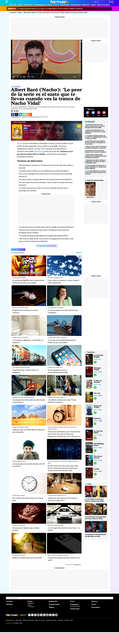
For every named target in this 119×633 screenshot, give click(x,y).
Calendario (31, 603)
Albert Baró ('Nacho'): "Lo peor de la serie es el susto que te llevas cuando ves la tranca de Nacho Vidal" (55, 12)
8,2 (95, 412)
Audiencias (28, 5)
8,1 (95, 424)
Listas (29, 605)
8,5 (95, 438)
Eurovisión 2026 (75, 606)
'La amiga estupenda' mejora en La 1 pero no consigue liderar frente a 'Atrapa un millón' (96, 137)
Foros (93, 5)
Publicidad (60, 620)
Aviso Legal (18, 620)
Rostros (94, 601)
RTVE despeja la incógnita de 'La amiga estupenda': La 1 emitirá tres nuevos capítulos (95, 167)
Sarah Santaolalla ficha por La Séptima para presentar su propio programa (95, 131)
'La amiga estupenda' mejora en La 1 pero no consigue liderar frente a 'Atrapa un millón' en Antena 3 (45, 9)
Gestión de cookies (51, 620)
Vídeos (49, 5)
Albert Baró (38, 151)
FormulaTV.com (10, 623)
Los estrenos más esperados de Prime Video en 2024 (95, 518)
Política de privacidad (28, 620)
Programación (40, 5)
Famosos (85, 5)
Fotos (56, 5)
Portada (9, 601)
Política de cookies (40, 620)
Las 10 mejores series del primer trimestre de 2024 (94, 500)
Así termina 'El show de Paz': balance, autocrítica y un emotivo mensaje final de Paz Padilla (95, 126)
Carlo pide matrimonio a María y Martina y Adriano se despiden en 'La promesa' (95, 142)
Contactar (66, 620)
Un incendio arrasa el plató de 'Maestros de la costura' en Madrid (95, 151)
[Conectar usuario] (112, 2)
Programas (64, 5)
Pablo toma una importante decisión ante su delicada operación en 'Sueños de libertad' (96, 156)
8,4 (95, 398)
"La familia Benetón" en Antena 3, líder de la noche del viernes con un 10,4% (95, 172)
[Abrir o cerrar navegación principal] (7, 2)
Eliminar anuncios (60, 17)
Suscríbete (95, 607)
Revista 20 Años (103, 5)
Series (20, 5)
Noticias (12, 5)
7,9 (95, 450)
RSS (72, 620)
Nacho (27, 125)
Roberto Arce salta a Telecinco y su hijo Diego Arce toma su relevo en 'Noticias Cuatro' (95, 161)
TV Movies (31, 607)
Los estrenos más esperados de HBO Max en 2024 (95, 535)
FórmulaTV (13, 12)
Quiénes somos (10, 620)
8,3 (95, 362)
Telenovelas (76, 5)
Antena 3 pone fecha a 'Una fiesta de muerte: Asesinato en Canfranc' (95, 147)
